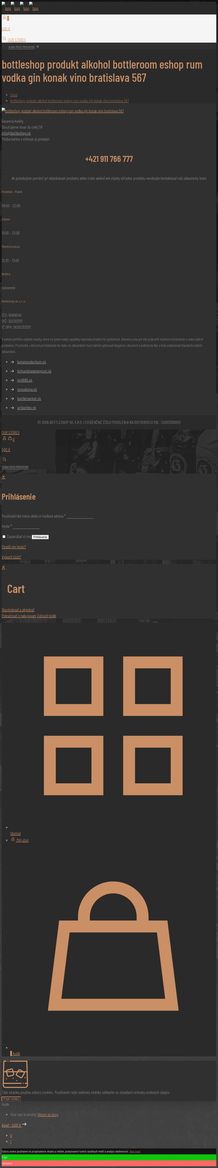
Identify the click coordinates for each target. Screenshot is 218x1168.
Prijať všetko (11, 1098)
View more (134, 1151)
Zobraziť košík (46, 615)
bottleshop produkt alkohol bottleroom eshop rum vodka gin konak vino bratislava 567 (69, 100)
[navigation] (109, 591)
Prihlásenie (40, 537)
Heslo (7, 526)
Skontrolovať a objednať (18, 609)
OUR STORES (16, 39)
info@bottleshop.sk (16, 132)
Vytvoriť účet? (11, 556)
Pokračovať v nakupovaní (19, 615)
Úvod (13, 94)
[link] (37, 46)
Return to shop (48, 1114)
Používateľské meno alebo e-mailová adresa (34, 515)
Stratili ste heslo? (14, 546)
